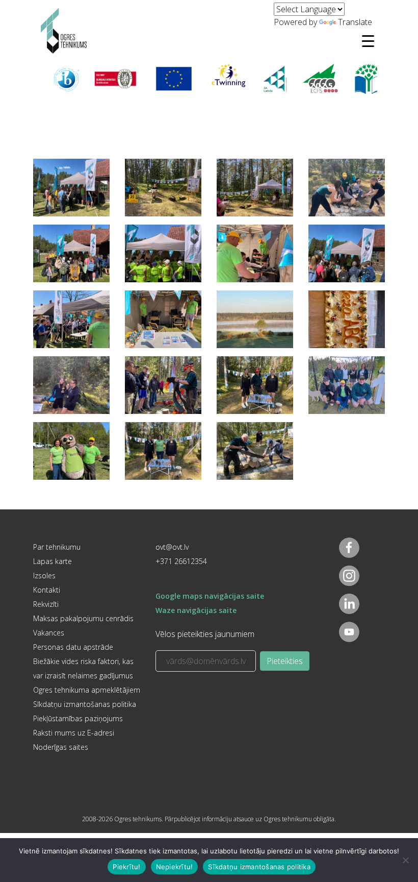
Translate (355, 22)
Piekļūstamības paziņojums (78, 718)
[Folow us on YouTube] (349, 632)
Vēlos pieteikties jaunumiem (204, 634)
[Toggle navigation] (368, 41)
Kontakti (46, 590)
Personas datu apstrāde (73, 647)
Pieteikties (285, 661)
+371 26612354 (181, 561)
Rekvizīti (46, 604)
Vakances (48, 633)
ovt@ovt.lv (172, 547)
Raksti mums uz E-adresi (73, 733)
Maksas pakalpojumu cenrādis (83, 618)
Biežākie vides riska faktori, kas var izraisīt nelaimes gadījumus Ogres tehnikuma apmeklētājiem (86, 675)
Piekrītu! (126, 867)
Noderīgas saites (60, 747)
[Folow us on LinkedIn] (349, 604)
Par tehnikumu (57, 547)
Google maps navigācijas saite (209, 596)
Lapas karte (52, 561)
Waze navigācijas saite (196, 610)
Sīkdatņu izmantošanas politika (84, 704)
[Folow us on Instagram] (349, 576)
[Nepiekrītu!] (405, 860)
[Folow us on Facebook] (349, 547)
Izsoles (44, 575)
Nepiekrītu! (174, 867)
